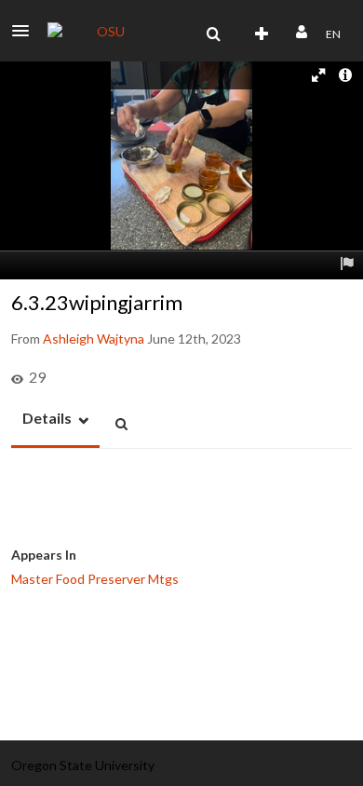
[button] (26, 31)
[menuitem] (213, 34)
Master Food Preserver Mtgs (95, 579)
